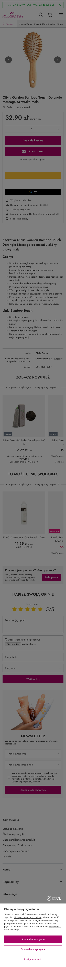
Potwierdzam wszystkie (33, 939)
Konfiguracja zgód (33, 959)
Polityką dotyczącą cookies (27, 917)
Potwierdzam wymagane (33, 949)
